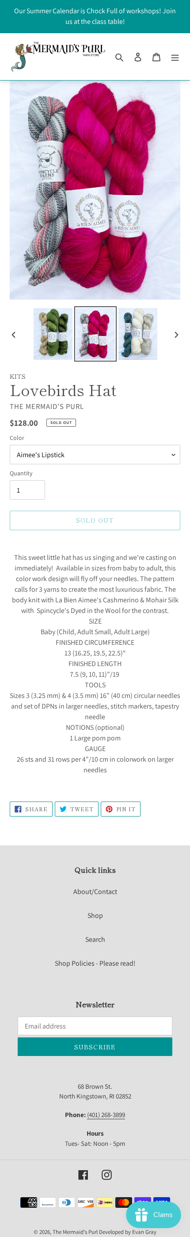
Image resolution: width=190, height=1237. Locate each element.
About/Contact (95, 891)
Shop (95, 915)
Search (95, 939)
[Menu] (175, 56)
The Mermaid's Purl (75, 1232)
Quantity (21, 473)
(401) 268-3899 (106, 1114)
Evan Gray (144, 1232)
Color (17, 438)
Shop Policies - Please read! (95, 963)
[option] (53, 334)
